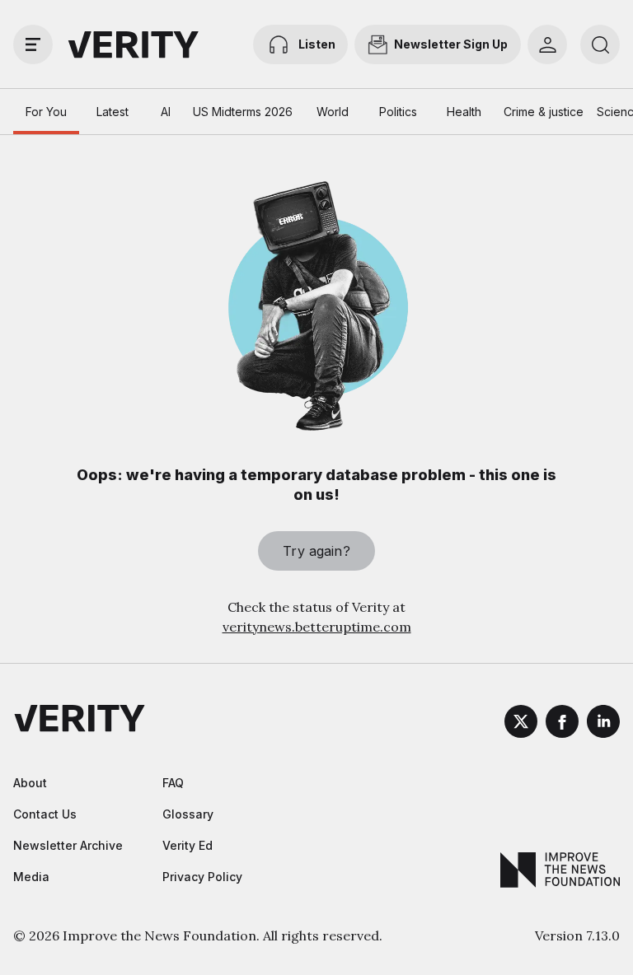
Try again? (316, 551)
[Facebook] (562, 724)
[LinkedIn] (603, 724)
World (332, 112)
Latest (112, 112)
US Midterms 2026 (243, 112)
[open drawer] (33, 44)
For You (46, 112)
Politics (398, 112)
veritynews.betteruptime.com (317, 626)
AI (166, 112)
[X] (520, 724)
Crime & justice (544, 112)
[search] (600, 44)
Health (464, 112)
